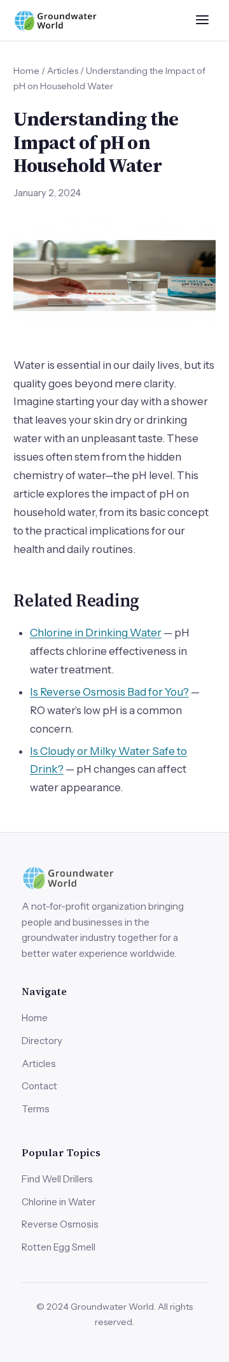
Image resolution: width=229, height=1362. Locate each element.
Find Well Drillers (57, 1179)
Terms (36, 1109)
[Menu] (203, 20)
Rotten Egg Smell (58, 1247)
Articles (62, 70)
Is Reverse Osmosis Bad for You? (109, 691)
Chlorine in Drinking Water (96, 632)
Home (26, 70)
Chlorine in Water (58, 1202)
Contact (39, 1086)
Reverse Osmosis (60, 1224)
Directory (42, 1041)
